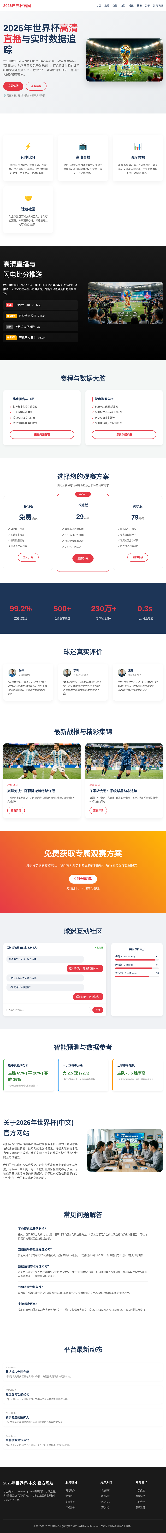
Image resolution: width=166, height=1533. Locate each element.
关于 (147, 5)
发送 (98, 1010)
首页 (98, 5)
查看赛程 (36, 86)
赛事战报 (70, 1502)
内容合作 (140, 1502)
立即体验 (13, 85)
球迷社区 (105, 1490)
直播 (106, 5)
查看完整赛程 (42, 434)
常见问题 (158, 5)
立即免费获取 (83, 879)
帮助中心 (105, 1507)
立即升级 (82, 558)
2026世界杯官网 (17, 5)
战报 (139, 5)
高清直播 (70, 1490)
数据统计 (70, 1496)
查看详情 (16, 810)
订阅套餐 (70, 1507)
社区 (131, 5)
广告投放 (140, 1490)
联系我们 (140, 1507)
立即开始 (28, 557)
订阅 (123, 5)
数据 (115, 5)
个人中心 (105, 1502)
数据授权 (140, 1496)
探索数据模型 (124, 434)
